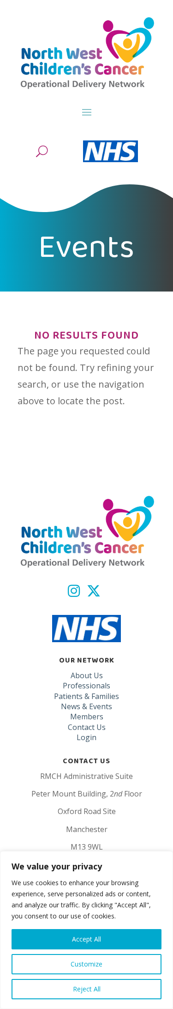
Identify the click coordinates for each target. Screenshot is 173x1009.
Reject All (87, 989)
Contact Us (87, 727)
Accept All (86, 939)
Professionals (86, 686)
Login (86, 737)
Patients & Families (86, 696)
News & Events (86, 706)
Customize (86, 964)
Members (86, 716)
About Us (87, 675)
